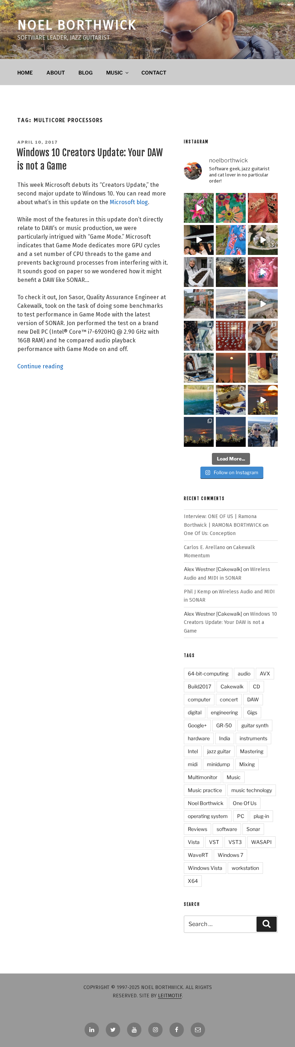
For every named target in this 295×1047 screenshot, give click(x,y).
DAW (253, 699)
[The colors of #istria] (231, 272)
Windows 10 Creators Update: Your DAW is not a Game (230, 622)
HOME (25, 72)
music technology (251, 790)
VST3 (235, 842)
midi (193, 764)
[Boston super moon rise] (231, 432)
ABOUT (55, 72)
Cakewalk (232, 686)
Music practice (205, 790)
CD (256, 686)
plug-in (261, 816)
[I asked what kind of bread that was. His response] (263, 368)
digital (194, 712)
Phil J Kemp (197, 592)
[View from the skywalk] (199, 336)
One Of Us (245, 803)
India (224, 738)
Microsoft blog (129, 202)
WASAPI (261, 842)
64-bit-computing (208, 673)
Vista (194, 842)
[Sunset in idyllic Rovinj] (231, 304)
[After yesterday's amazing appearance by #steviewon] (199, 240)
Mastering (251, 751)
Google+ (197, 725)
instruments (253, 738)
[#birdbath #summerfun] (263, 240)
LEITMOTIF (170, 996)
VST (214, 842)
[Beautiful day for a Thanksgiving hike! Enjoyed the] (263, 432)
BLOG (85, 72)
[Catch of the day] (199, 368)
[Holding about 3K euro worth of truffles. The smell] (199, 272)
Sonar (253, 829)
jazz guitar (219, 751)
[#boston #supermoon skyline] (199, 432)
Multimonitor (202, 777)
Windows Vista (205, 868)
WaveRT (198, 855)
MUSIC (114, 72)
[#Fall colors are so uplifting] (263, 208)
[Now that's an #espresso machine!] (263, 336)
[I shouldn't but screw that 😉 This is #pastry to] (231, 400)
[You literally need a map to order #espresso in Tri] (231, 336)
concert (229, 699)
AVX (265, 673)
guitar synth (254, 725)
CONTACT (153, 72)
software (227, 829)
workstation (245, 868)
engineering (224, 712)
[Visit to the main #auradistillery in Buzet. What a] (199, 304)
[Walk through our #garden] (199, 208)
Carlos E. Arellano (204, 547)
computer (199, 699)
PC (240, 816)
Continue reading (40, 366)
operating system (208, 816)
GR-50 (224, 725)
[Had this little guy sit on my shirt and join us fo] (231, 240)
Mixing (247, 764)
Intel (193, 751)
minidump (218, 764)
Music (234, 777)
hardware (199, 738)
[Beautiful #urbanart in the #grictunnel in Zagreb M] (263, 272)
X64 (193, 881)
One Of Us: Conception (210, 533)
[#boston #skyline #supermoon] (263, 400)
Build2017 (199, 686)
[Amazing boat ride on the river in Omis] (199, 400)
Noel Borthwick (77, 25)
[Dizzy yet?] (263, 304)
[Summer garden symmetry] (231, 208)
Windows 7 (230, 855)
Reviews (197, 829)
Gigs (252, 712)
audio (244, 673)
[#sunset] (231, 368)
